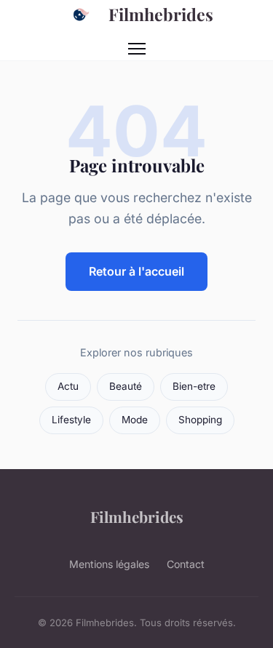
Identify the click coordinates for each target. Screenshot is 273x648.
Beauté (125, 386)
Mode (135, 419)
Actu (68, 386)
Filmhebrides (160, 14)
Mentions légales (109, 564)
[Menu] (136, 48)
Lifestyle (71, 419)
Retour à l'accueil (136, 271)
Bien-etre (194, 386)
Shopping (200, 419)
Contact (186, 564)
